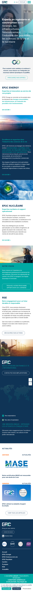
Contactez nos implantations (15, 373)
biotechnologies (7, 152)
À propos (5, 564)
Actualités (5, 569)
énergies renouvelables (20, 99)
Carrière (4, 562)
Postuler (22, 2)
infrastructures (9, 101)
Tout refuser (16, 588)
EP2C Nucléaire (7, 559)
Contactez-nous (8, 532)
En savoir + (6, 110)
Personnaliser (27, 588)
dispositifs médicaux (21, 150)
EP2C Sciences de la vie (10, 557)
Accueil (4, 552)
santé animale (6, 150)
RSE (3, 567)
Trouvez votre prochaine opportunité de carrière (16, 286)
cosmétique (22, 148)
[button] (30, 380)
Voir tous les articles (16, 513)
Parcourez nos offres (16, 77)
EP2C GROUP (13, 576)
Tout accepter (6, 588)
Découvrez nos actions (13, 333)
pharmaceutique (12, 148)
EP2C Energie (6, 554)
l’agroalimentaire (21, 152)
